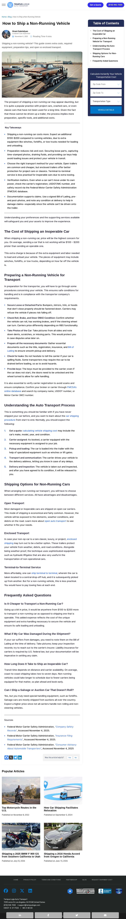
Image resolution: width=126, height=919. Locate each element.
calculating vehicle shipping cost (40, 430)
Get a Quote (95, 5)
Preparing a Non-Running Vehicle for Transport (104, 40)
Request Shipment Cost (102, 880)
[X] (11, 757)
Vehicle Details (106, 110)
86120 (30, 908)
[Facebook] (6, 757)
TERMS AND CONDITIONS (51, 880)
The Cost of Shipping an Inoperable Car (104, 32)
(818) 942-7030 (115, 5)
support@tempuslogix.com (29, 905)
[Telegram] (15, 757)
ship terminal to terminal (44, 573)
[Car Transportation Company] (6, 890)
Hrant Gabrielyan (20, 31)
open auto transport (55, 521)
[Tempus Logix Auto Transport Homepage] (18, 5)
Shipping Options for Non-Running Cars (105, 55)
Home (4, 17)
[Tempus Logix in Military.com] (85, 890)
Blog (10, 17)
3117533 (15, 908)
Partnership (71, 880)
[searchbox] (105, 84)
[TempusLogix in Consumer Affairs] (70, 890)
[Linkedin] (20, 757)
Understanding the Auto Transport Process (104, 47)
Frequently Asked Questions (105, 61)
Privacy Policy (29, 880)
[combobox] (106, 84)
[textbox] (106, 101)
